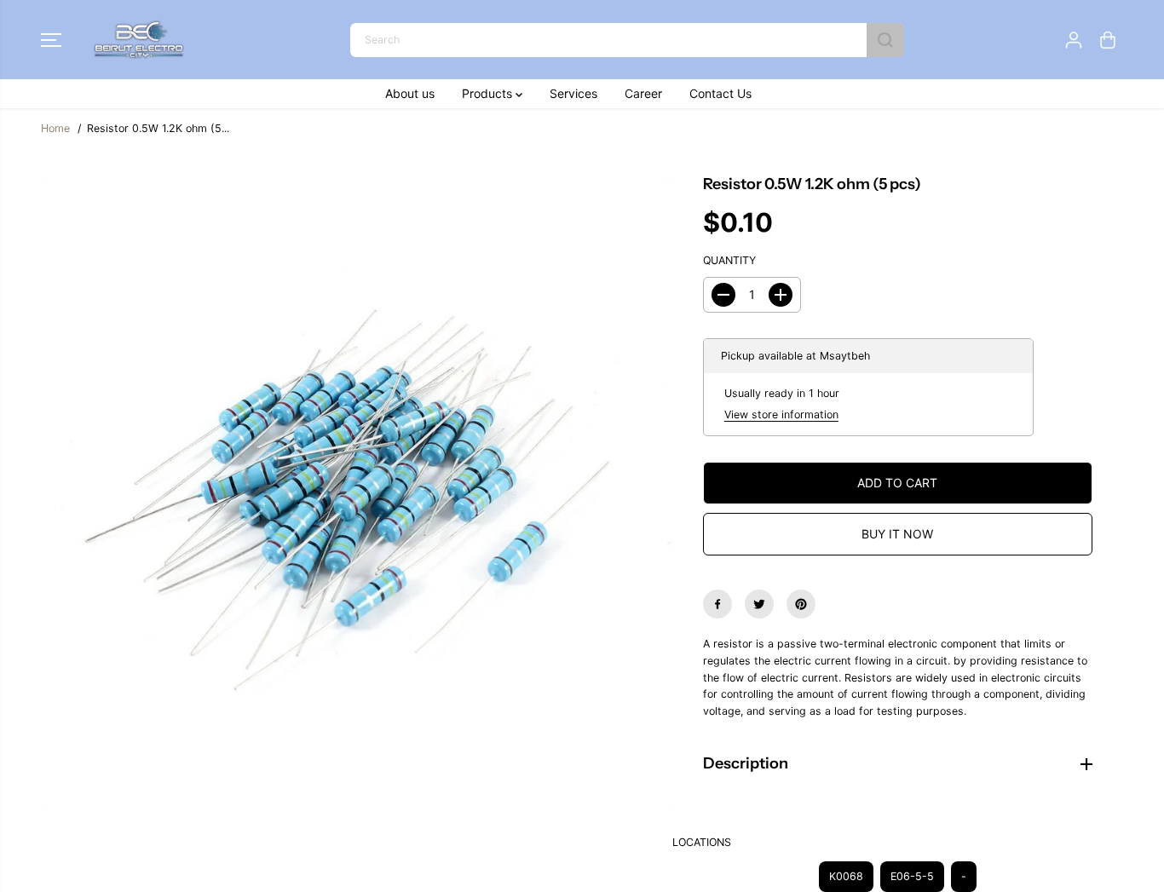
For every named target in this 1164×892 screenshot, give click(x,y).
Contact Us (720, 93)
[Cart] (1107, 40)
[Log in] (1073, 40)
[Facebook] (717, 604)
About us (410, 93)
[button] (51, 40)
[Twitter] (759, 604)
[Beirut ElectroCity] (139, 40)
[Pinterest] (801, 604)
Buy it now (897, 534)
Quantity (729, 260)
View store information (781, 414)
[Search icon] (885, 40)
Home (55, 128)
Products (489, 93)
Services (573, 93)
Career (643, 93)
